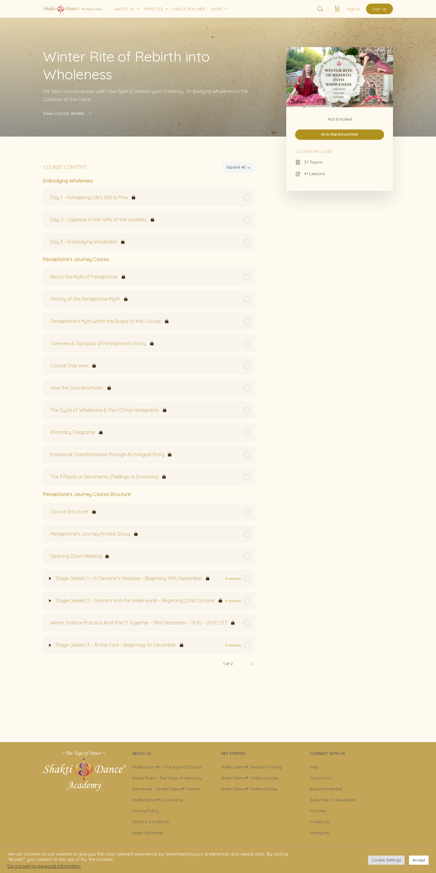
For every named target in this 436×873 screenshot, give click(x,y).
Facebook (319, 821)
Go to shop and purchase (339, 134)
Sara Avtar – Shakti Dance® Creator (166, 789)
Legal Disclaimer (147, 832)
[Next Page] (251, 664)
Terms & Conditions (150, 821)
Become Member (326, 789)
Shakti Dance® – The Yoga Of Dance (166, 767)
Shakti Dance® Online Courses (250, 778)
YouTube (318, 810)
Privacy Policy (145, 810)
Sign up (379, 9)
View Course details (64, 113)
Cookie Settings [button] (386, 860)
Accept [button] (419, 860)
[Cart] (337, 9)
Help (314, 767)
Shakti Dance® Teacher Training (251, 767)
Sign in (353, 9)
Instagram (320, 832)
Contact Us (321, 778)
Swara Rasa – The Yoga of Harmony (166, 778)
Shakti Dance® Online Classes (249, 789)
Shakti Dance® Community (157, 799)
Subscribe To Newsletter (333, 799)
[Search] (320, 8)
